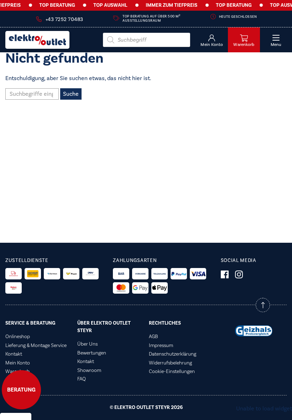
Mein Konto (17, 363)
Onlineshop (17, 337)
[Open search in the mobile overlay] (146, 40)
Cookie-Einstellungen (172, 371)
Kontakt (13, 354)
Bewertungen (91, 353)
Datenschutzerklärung (172, 354)
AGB (153, 337)
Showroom (89, 370)
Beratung (21, 389)
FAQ (81, 379)
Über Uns (87, 344)
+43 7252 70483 (64, 19)
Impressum (161, 345)
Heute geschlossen (238, 17)
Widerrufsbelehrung (170, 363)
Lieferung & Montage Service (36, 345)
